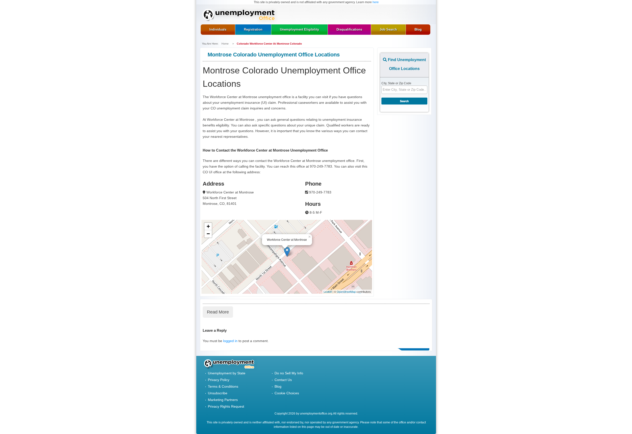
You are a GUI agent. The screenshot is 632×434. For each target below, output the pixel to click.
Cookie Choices (287, 393)
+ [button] (208, 226)
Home (225, 43)
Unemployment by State (226, 373)
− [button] (208, 234)
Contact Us (283, 380)
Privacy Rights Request (226, 406)
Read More (218, 312)
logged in (230, 341)
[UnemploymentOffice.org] (240, 15)
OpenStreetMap (346, 292)
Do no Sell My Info (289, 373)
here (376, 2)
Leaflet (328, 292)
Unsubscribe (217, 393)
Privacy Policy (218, 380)
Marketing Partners (223, 400)
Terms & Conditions (223, 386)
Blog (278, 386)
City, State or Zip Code (396, 83)
